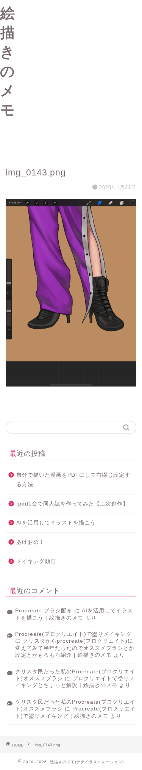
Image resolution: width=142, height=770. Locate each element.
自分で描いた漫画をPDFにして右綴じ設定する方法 (73, 480)
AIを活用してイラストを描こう (56, 523)
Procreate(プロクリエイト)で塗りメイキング (73, 634)
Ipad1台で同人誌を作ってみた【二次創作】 (72, 504)
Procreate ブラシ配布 (43, 610)
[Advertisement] (71, 79)
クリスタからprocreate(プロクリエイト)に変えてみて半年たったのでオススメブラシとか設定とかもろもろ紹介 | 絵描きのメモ (74, 648)
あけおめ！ (30, 542)
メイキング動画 (36, 561)
